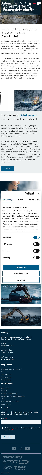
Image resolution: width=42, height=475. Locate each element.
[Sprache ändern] (34, 3)
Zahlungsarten (6, 375)
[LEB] (25, 463)
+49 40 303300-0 (7, 352)
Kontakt (4, 391)
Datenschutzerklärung (9, 394)
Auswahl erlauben (21, 273)
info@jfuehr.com (7, 346)
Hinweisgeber (6, 404)
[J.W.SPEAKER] (13, 457)
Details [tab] (20, 200)
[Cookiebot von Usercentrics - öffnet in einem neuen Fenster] (25, 193)
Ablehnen (21, 280)
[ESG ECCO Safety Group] (11, 463)
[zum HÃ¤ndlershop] (25, 3)
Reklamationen (6, 372)
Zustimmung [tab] (7, 200)
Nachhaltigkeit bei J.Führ (10, 401)
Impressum (5, 388)
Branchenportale (15, 9)
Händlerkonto (6, 380)
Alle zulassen (21, 267)
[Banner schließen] (39, 193)
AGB (2, 399)
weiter (8, 168)
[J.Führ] (6, 3)
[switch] (36, 244)
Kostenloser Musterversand (11, 369)
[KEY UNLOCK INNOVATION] (8, 469)
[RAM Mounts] (20, 469)
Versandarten (6, 377)
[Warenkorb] (30, 3)
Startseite (4, 9)
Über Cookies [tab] (34, 200)
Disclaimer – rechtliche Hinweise (13, 396)
